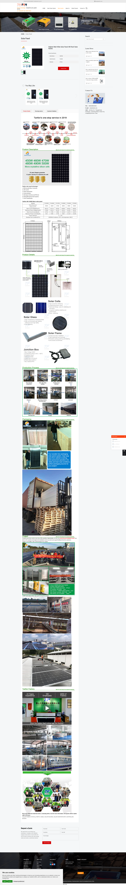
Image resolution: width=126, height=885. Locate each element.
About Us (67, 8)
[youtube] (52, 864)
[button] (75, 96)
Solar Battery (26, 866)
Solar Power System (51, 8)
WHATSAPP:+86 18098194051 (25, 11)
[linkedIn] (51, 864)
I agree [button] (4, 881)
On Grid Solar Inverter (27, 863)
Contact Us (82, 8)
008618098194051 (91, 105)
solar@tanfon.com (99, 1)
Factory (38, 866)
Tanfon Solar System (69, 863)
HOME (44, 8)
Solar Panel (26, 865)
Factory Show (39, 865)
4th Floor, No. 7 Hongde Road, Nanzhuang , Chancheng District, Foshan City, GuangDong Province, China (95, 112)
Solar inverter (61, 8)
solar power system (27, 868)
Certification (39, 868)
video (38, 863)
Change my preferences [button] (18, 881)
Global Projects (75, 8)
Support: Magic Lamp (63, 884)
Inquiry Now (63, 68)
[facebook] (54, 864)
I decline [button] (10, 881)
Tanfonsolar (114, 439)
